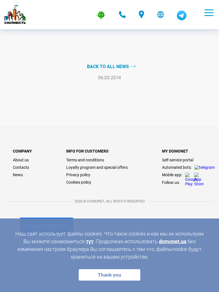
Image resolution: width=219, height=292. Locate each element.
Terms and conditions (85, 160)
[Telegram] (181, 19)
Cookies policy (78, 182)
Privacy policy (78, 175)
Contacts (21, 167)
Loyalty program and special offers (97, 167)
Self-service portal (177, 160)
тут (90, 241)
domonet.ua (172, 241)
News (18, 175)
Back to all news (108, 66)
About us (21, 160)
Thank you (109, 275)
